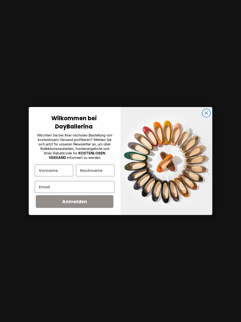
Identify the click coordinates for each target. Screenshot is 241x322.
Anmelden (74, 201)
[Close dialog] (206, 113)
